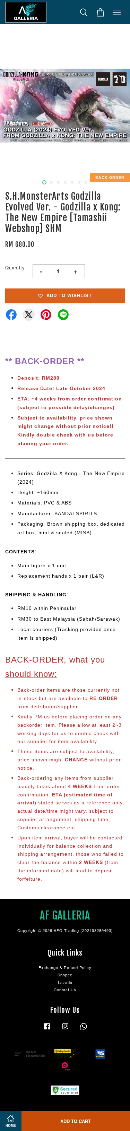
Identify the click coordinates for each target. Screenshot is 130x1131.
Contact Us (65, 989)
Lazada (65, 982)
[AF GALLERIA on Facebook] (47, 1029)
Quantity (15, 267)
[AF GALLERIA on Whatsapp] (83, 1029)
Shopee (65, 974)
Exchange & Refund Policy (65, 967)
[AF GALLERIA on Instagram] (65, 1029)
